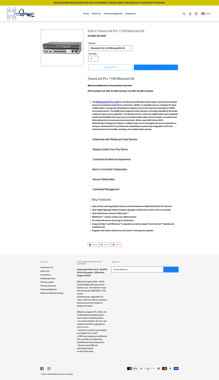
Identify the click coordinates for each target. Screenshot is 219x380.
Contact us (45, 275)
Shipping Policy (48, 278)
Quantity (92, 54)
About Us (44, 271)
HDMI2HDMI (52, 374)
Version (92, 43)
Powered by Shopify (65, 374)
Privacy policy (47, 282)
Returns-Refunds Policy (51, 293)
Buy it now (156, 67)
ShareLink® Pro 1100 (107, 102)
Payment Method (48, 289)
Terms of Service (48, 286)
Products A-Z (46, 267)
